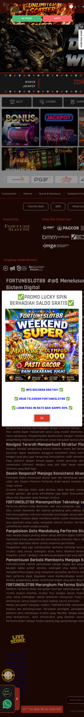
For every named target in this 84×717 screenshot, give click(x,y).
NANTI (57, 18)
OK (42, 418)
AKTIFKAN (27, 18)
